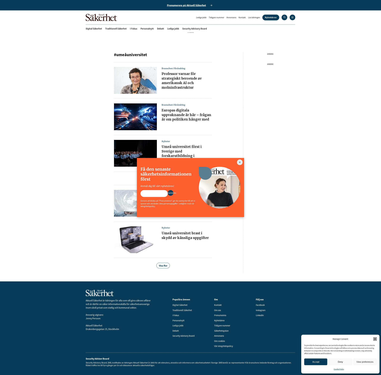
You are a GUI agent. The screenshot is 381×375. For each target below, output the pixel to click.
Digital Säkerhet (94, 28)
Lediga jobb (201, 17)
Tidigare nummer (216, 17)
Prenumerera (220, 315)
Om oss (217, 310)
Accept (315, 362)
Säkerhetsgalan (221, 330)
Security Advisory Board (194, 28)
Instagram (260, 310)
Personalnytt (147, 28)
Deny (340, 362)
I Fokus (133, 28)
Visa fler (163, 265)
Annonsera (231, 17)
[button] (375, 339)
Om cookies (219, 341)
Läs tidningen (254, 17)
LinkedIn (260, 315)
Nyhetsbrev (271, 17)
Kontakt (242, 17)
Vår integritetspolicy (223, 346)
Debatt (160, 28)
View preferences (364, 362)
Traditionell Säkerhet (116, 28)
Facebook (260, 305)
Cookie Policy (339, 369)
